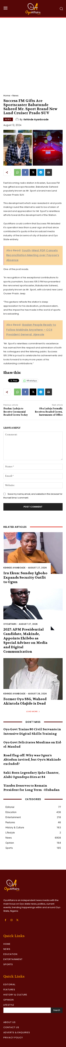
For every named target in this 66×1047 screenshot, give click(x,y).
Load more (32, 711)
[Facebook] (25, 172)
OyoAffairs (9, 624)
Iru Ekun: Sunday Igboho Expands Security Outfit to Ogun (25, 577)
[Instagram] (11, 920)
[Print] (48, 172)
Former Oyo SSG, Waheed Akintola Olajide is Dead (25, 701)
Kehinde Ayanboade (36, 119)
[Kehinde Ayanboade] (17, 119)
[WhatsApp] (17, 172)
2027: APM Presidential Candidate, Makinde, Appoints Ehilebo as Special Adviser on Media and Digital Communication (25, 640)
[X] (33, 172)
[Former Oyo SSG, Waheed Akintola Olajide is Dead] (33, 679)
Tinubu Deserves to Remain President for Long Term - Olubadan (31, 788)
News (15, 95)
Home (6, 95)
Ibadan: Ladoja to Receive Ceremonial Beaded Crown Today (15, 411)
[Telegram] (40, 172)
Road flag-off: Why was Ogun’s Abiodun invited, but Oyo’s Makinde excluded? (32, 759)
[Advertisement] (33, 52)
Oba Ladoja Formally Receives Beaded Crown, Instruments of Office (49, 411)
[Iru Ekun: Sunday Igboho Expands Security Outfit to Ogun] (33, 553)
